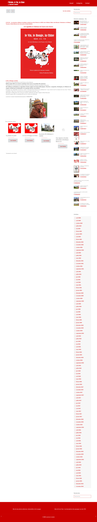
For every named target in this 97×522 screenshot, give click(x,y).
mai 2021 (78, 279)
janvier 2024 (79, 234)
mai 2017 (78, 405)
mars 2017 (78, 411)
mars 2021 (78, 285)
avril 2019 (78, 346)
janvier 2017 (79, 416)
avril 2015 (78, 473)
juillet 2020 (78, 306)
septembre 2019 (80, 333)
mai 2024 (78, 228)
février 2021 (79, 287)
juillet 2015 (78, 464)
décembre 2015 (79, 451)
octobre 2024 (79, 223)
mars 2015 (78, 475)
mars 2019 (78, 349)
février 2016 (79, 446)
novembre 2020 (80, 295)
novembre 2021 (80, 263)
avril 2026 (78, 217)
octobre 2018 (79, 360)
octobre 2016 (79, 424)
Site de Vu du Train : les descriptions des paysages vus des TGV (70, 509)
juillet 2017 (78, 400)
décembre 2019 (79, 325)
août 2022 (78, 252)
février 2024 (79, 231)
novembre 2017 (80, 389)
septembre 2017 (80, 395)
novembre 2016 (80, 422)
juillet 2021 (78, 274)
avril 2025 (78, 220)
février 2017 (79, 413)
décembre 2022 (79, 242)
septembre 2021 (80, 268)
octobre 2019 (79, 330)
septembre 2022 (80, 250)
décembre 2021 (79, 260)
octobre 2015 (79, 456)
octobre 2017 (79, 392)
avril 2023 (78, 236)
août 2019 (78, 336)
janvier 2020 (79, 322)
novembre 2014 (80, 486)
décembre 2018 (79, 357)
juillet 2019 (78, 338)
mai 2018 (78, 373)
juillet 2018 (78, 368)
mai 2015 (78, 470)
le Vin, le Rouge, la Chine (30, 135)
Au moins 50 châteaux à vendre (46, 135)
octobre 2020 (79, 298)
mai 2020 (78, 311)
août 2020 (78, 303)
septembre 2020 (80, 301)
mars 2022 (78, 258)
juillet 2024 (78, 225)
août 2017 (78, 397)
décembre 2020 (79, 293)
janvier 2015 (79, 481)
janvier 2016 (79, 448)
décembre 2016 (79, 419)
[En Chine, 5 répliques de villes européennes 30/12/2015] (1, 516)
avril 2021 (78, 282)
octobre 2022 (79, 247)
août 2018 (78, 365)
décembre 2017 (79, 387)
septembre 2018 (80, 362)
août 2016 (78, 430)
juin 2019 (78, 341)
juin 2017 (78, 403)
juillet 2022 (78, 255)
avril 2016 (78, 440)
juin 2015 (78, 467)
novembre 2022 (80, 244)
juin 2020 (78, 309)
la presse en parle (11, 135)
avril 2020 (78, 314)
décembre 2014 (79, 483)
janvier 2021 (79, 290)
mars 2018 (78, 379)
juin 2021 (78, 277)
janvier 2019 (79, 354)
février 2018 (79, 381)
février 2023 (79, 239)
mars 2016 (78, 443)
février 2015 (79, 478)
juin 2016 (78, 435)
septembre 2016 (80, 427)
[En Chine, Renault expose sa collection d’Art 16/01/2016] (96, 516)
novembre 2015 (80, 454)
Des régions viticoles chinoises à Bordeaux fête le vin (62, 140)
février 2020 (79, 319)
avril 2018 (78, 376)
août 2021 (78, 271)
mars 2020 (78, 317)
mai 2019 (78, 344)
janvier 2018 (79, 384)
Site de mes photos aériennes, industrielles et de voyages (27, 509)
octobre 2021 (79, 266)
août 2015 (78, 462)
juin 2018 (78, 370)
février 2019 (79, 352)
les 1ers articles (67, 11)
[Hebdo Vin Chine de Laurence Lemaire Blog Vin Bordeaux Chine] (16, 3)
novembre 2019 (80, 328)
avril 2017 (78, 408)
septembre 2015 (80, 459)
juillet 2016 (78, 432)
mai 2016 (78, 438)
